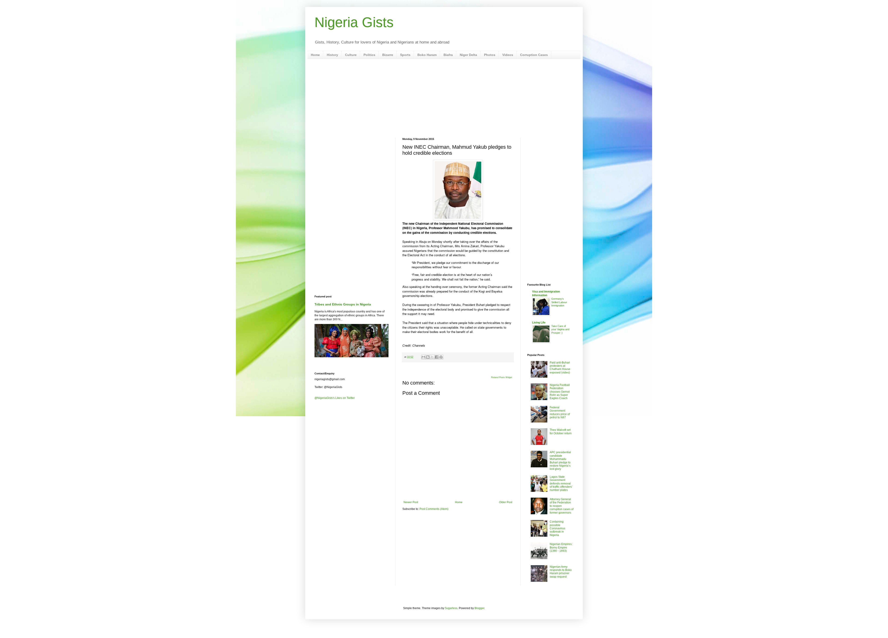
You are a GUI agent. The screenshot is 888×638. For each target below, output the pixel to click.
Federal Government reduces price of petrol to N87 (560, 412)
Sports (405, 55)
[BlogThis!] (428, 357)
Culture (351, 55)
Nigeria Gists (354, 22)
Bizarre (387, 55)
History (332, 55)
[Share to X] (432, 357)
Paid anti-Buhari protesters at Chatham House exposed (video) (560, 367)
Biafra (448, 55)
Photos (489, 55)
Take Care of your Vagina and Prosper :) (560, 329)
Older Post (505, 502)
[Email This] (423, 357)
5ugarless (451, 608)
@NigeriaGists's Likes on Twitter (334, 398)
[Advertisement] (444, 98)
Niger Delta (468, 55)
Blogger (479, 608)
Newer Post (411, 502)
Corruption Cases (534, 55)
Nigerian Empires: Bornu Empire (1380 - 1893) (561, 547)
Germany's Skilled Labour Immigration (559, 302)
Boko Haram (427, 55)
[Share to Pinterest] (441, 357)
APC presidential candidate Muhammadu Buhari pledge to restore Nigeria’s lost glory (560, 461)
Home (315, 55)
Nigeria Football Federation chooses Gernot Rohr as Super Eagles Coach (560, 391)
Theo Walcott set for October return (561, 431)
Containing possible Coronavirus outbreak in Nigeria (557, 528)
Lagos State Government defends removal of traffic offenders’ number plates (561, 483)
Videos (507, 55)
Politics (369, 55)
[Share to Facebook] (436, 357)
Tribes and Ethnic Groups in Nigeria (342, 304)
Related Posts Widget (501, 377)
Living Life (539, 322)
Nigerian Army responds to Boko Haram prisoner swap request (561, 571)
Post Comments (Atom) (433, 509)
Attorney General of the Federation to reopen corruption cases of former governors (562, 506)
